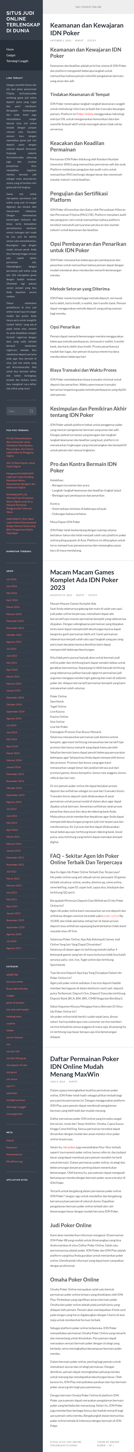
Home (10, 49)
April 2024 (12, 746)
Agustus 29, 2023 (61, 595)
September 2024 (15, 711)
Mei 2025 (11, 662)
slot (8, 1044)
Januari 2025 (13, 690)
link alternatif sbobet (17, 1009)
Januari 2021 (13, 913)
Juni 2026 (11, 586)
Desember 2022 (15, 857)
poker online (111, 916)
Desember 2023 (15, 774)
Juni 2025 (11, 655)
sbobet (10, 1030)
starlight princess (15, 1100)
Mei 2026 (11, 593)
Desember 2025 (15, 620)
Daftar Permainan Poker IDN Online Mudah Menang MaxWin (84, 1066)
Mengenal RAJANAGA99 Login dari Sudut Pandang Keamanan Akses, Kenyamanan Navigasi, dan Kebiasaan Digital (20, 480)
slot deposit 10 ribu (16, 1065)
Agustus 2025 (14, 641)
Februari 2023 (14, 843)
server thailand (14, 1037)
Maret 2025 (13, 676)
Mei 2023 (11, 822)
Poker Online (84, 114)
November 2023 (15, 781)
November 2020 (15, 920)
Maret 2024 (13, 753)
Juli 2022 (11, 871)
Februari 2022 (14, 885)
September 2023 (15, 795)
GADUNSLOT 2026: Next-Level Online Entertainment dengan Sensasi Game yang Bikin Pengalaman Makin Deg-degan (21, 525)
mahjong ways (14, 1016)
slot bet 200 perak (16, 1058)
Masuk (10, 1140)
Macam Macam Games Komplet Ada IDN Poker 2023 (84, 579)
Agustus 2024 (14, 718)
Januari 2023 (13, 850)
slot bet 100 (12, 1051)
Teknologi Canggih (17, 61)
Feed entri (11, 1147)
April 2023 (12, 829)
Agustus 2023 (14, 801)
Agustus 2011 (14, 948)
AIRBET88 (12, 974)
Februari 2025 (14, 683)
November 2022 (15, 864)
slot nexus (11, 1079)
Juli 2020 (11, 941)
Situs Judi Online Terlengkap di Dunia (23, 21)
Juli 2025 (11, 648)
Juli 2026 (11, 579)
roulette (10, 1023)
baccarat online (14, 981)
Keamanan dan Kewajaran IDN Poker (87, 29)
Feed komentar (14, 1154)
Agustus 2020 (14, 934)
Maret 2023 (13, 836)
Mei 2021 (11, 899)
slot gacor (11, 1072)
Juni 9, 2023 (57, 1081)
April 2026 (12, 600)
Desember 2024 (15, 697)
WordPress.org (14, 1161)
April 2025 (12, 669)
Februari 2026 (14, 614)
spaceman (11, 1093)
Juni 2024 (11, 732)
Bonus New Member (17, 988)
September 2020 (15, 927)
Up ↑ (111, 1445)
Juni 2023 (11, 815)
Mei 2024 (11, 739)
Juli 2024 (11, 725)
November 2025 (15, 627)
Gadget (10, 55)
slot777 (10, 1086)
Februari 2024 (14, 760)
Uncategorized (14, 1113)
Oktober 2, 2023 (60, 40)
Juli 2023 (11, 808)
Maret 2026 (13, 606)
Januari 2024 (13, 767)
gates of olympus (15, 1002)
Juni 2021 (11, 892)
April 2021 (12, 906)
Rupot (79, 40)
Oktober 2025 (14, 634)
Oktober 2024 (14, 704)
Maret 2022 (13, 878)
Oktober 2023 (14, 787)
